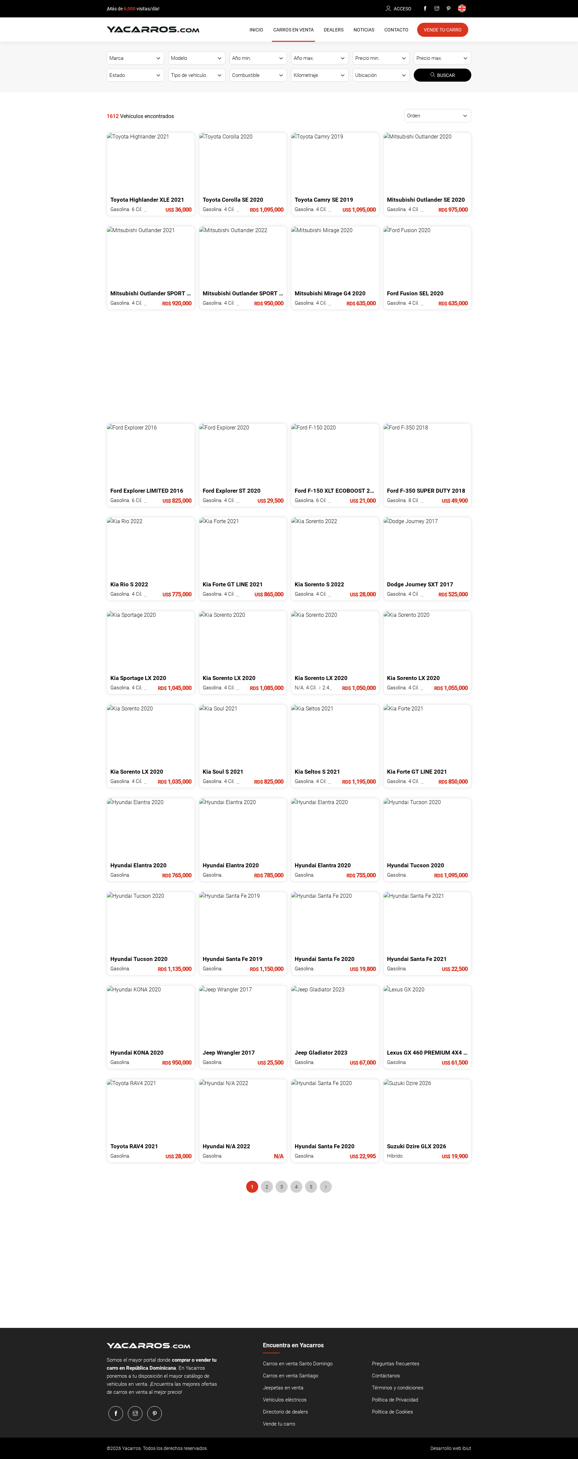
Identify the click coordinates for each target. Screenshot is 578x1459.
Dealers (334, 29)
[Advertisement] (289, 366)
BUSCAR (446, 75)
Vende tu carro (279, 1424)
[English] (463, 8)
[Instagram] (436, 8)
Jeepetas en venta (283, 1388)
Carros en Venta (293, 29)
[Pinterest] (448, 8)
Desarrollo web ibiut (450, 1448)
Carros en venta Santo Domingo (297, 1364)
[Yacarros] (153, 29)
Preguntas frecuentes (395, 1364)
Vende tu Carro (443, 29)
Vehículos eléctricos (285, 1400)
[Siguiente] (325, 1186)
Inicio (256, 29)
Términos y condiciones (397, 1388)
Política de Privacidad (395, 1400)
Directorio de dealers (285, 1412)
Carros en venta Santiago (290, 1376)
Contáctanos (386, 1376)
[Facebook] (425, 8)
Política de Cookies (392, 1412)
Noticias (364, 29)
